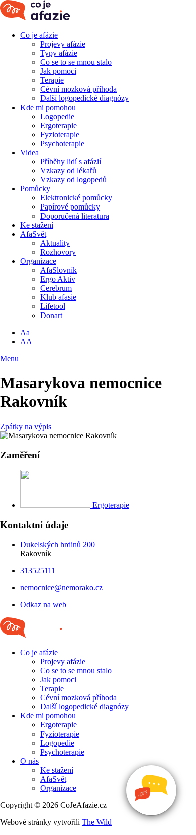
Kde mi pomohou (48, 107)
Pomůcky (35, 188)
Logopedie (57, 116)
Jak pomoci (58, 71)
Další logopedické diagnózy (84, 98)
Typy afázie (58, 53)
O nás (29, 761)
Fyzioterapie (59, 134)
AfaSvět (33, 234)
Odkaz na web (43, 604)
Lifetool (52, 306)
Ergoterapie (58, 125)
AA (26, 341)
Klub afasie (58, 297)
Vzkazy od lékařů (68, 170)
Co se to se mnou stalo (76, 62)
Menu (9, 358)
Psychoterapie (62, 143)
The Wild (97, 822)
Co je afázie (39, 35)
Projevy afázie (62, 44)
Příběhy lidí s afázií (70, 161)
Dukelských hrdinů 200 (57, 544)
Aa (25, 332)
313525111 (37, 570)
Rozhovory (58, 252)
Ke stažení (36, 225)
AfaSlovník (58, 270)
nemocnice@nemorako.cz (61, 587)
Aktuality (55, 243)
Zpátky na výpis (25, 426)
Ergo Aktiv (57, 279)
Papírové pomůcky (70, 206)
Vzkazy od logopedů (73, 179)
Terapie (52, 80)
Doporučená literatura (74, 216)
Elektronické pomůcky (76, 197)
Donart (51, 315)
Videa (29, 152)
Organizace (38, 261)
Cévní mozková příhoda (78, 89)
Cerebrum (56, 288)
